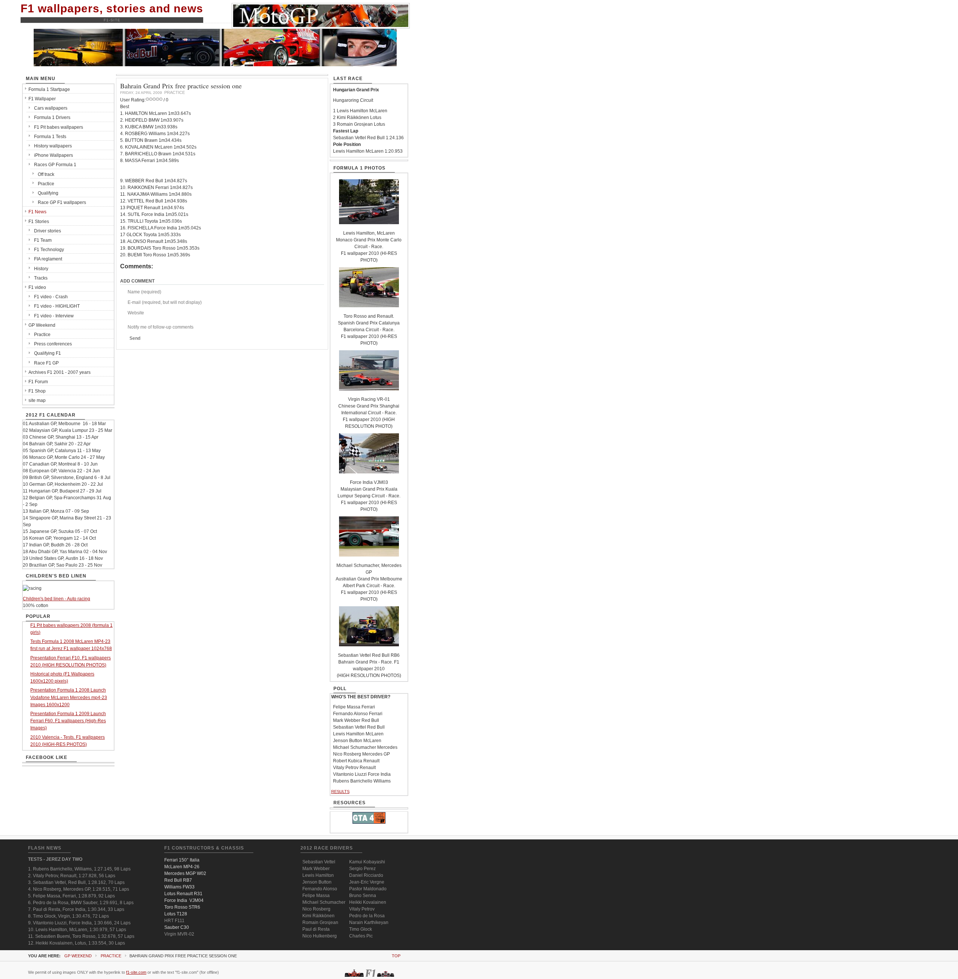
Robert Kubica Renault (356, 760)
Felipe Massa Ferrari (354, 707)
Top (396, 956)
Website (136, 312)
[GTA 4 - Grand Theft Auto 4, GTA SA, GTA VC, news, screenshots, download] (369, 822)
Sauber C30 (176, 927)
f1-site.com (136, 972)
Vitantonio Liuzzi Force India (362, 774)
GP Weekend (78, 956)
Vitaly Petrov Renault (354, 767)
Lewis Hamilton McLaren (358, 733)
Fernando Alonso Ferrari (357, 713)
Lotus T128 (175, 914)
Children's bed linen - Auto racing (56, 598)
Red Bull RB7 (178, 880)
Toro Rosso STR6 (182, 907)
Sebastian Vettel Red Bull (359, 727)
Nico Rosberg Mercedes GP (361, 754)
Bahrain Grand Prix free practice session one (181, 85)
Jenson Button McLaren (357, 740)
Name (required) (144, 292)
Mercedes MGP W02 (185, 873)
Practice (111, 956)
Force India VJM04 (184, 900)
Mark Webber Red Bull (356, 720)
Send (134, 338)
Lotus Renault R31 (183, 893)
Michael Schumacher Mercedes (365, 747)
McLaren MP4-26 (181, 866)
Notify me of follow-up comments (160, 327)
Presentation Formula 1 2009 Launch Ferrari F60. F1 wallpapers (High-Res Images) (68, 721)
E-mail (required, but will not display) (165, 302)
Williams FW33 (179, 887)
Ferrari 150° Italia (181, 860)
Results (340, 791)
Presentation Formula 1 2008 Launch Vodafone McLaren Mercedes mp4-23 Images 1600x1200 (68, 697)
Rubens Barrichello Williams (362, 781)
